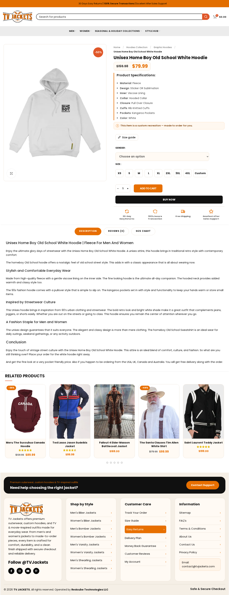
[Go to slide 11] (111, 463)
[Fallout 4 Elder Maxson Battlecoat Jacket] (114, 411)
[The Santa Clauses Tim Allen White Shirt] (159, 411)
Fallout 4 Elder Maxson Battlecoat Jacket (114, 444)
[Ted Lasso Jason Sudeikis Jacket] (70, 411)
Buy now (169, 199)
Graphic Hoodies (163, 47)
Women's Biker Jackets (85, 521)
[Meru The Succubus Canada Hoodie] (25, 411)
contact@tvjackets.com (198, 566)
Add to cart (148, 188)
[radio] (119, 173)
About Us (185, 536)
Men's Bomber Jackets (85, 528)
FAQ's (182, 521)
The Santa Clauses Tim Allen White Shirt (159, 444)
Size (117, 164)
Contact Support (202, 485)
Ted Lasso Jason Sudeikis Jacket (69, 444)
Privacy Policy (188, 552)
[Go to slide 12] (114, 463)
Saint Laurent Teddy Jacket (203, 442)
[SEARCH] (206, 17)
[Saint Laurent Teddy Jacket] (203, 411)
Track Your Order (136, 513)
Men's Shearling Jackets (86, 560)
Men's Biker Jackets (83, 513)
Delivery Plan (133, 538)
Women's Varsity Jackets (87, 552)
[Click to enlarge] (11, 173)
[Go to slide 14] (122, 463)
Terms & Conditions (192, 528)
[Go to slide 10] (107, 463)
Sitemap (185, 513)
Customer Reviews (137, 554)
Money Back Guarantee (140, 546)
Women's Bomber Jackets (88, 536)
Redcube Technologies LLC (89, 589)
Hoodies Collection (136, 47)
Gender (120, 147)
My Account (132, 562)
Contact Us (187, 544)
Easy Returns (135, 529)
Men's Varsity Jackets (84, 544)
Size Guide (132, 521)
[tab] (88, 231)
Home (117, 47)
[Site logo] (17, 16)
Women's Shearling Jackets (88, 568)
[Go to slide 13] (118, 463)
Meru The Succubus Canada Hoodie (25, 444)
